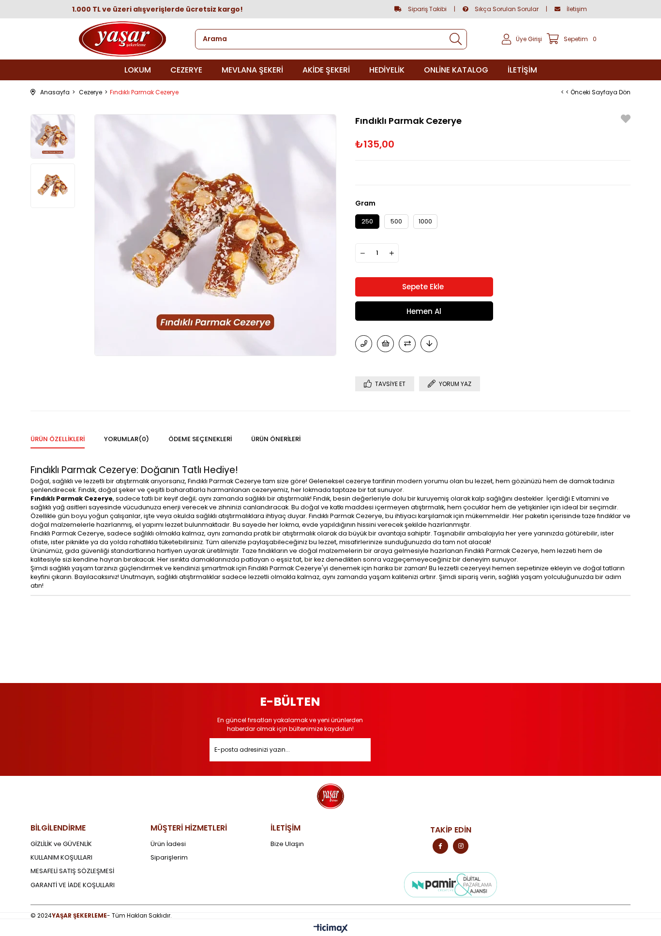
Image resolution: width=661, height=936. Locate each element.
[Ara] (455, 39)
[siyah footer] (450, 884)
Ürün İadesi (168, 844)
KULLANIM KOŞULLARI (61, 857)
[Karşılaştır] (407, 343)
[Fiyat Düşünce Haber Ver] (429, 343)
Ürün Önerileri (275, 439)
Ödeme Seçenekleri (200, 439)
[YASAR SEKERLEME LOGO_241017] (330, 796)
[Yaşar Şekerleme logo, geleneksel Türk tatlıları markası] (122, 39)
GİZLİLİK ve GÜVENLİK (61, 844)
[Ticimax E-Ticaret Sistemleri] (331, 929)
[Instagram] (460, 846)
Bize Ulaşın (287, 844)
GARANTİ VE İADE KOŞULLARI (72, 885)
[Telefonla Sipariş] (363, 343)
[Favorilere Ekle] (626, 120)
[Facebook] (440, 846)
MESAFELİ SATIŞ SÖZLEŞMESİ (72, 871)
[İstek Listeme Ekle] (385, 343)
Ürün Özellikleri (57, 439)
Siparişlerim (169, 857)
